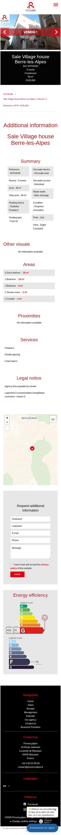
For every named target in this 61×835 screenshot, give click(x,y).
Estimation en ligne (42, 828)
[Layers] (53, 419)
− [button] (7, 422)
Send (17, 574)
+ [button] (7, 418)
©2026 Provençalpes (15, 817)
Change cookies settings (24, 821)
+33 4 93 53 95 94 (30, 763)
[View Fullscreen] (7, 428)
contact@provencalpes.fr (30, 767)
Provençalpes (30, 743)
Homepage (8, 94)
